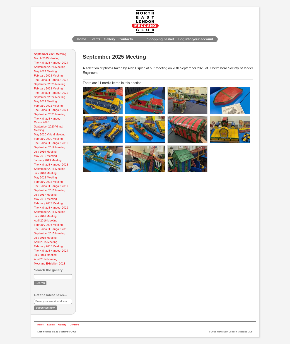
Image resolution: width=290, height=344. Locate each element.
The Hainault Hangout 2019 (51, 143)
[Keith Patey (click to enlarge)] (230, 100)
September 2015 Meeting (49, 233)
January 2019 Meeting (48, 160)
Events (94, 39)
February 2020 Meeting (48, 138)
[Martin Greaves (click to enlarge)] (103, 129)
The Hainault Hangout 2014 (51, 250)
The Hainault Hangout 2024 (51, 62)
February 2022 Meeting (48, 105)
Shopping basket (160, 39)
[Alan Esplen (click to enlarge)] (103, 100)
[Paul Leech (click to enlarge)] (103, 158)
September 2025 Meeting (50, 54)
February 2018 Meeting (48, 181)
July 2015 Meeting (45, 237)
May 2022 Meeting (45, 101)
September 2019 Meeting (49, 147)
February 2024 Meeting (48, 75)
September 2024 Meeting (49, 67)
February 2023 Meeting (48, 88)
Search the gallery (48, 270)
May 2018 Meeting (45, 177)
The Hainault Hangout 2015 (51, 229)
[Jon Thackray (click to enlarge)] (187, 100)
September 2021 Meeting (49, 114)
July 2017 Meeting (45, 194)
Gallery (109, 39)
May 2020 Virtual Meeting (49, 134)
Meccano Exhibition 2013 (49, 263)
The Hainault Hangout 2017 (51, 186)
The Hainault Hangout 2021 (51, 110)
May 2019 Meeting (45, 156)
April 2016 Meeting (45, 220)
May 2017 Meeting (45, 199)
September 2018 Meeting (49, 169)
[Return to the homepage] (145, 21)
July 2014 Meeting (45, 255)
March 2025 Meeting (46, 58)
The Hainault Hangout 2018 (51, 164)
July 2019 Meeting (45, 151)
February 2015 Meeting (48, 246)
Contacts (125, 39)
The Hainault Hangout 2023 (51, 80)
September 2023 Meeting (49, 84)
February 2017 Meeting (48, 203)
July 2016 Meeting (45, 216)
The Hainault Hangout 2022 (51, 92)
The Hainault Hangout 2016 (51, 207)
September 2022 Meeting (49, 97)
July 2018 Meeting (45, 173)
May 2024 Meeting (45, 71)
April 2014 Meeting (45, 259)
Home (81, 39)
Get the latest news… (50, 295)
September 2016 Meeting (49, 212)
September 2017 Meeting (49, 190)
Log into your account (195, 39)
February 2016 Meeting (48, 224)
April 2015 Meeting (45, 242)
